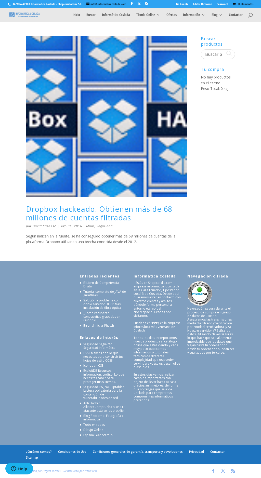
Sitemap (32, 457)
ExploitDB (90, 370)
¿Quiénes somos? (39, 451)
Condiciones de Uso (72, 451)
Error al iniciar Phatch (98, 325)
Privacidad (196, 451)
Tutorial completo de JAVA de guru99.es (104, 293)
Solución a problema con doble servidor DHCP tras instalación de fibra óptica (102, 304)
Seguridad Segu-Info (97, 344)
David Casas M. (45, 226)
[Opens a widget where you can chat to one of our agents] (19, 469)
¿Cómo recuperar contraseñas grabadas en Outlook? (101, 317)
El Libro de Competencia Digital (101, 284)
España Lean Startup (98, 435)
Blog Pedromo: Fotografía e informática (103, 417)
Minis (90, 226)
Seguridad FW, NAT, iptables (103, 387)
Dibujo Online (93, 430)
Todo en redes (94, 424)
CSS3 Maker (91, 353)
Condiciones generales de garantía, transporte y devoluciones (138, 451)
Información (191, 15)
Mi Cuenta (182, 4)
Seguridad (105, 226)
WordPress (90, 471)
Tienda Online (145, 15)
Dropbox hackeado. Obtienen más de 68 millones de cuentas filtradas (99, 213)
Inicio (76, 15)
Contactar (236, 15)
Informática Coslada (116, 15)
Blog (214, 15)
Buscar (91, 15)
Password (222, 4)
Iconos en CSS (93, 365)
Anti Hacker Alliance (91, 405)
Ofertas (171, 15)
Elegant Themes (51, 471)
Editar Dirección (202, 4)
